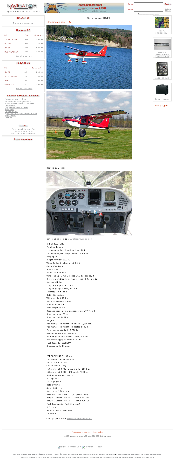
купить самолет (29, 457)
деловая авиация (88, 454)
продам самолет (122, 457)
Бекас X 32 (10, 85)
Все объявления (24, 56)
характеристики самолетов (74, 457)
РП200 (7, 44)
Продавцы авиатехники (16, 107)
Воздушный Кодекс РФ (23, 129)
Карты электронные (162, 32)
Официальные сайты (15, 99)
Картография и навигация (18, 101)
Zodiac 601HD (11, 39)
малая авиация (107, 454)
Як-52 (7, 72)
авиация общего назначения (43, 454)
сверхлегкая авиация (128, 454)
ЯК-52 (7, 80)
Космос (8, 118)
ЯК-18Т (8, 48)
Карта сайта (98, 432)
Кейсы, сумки (162, 99)
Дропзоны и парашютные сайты (21, 114)
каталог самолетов (151, 454)
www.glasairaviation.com (80, 239)
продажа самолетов (101, 457)
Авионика (9, 109)
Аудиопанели (162, 78)
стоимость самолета (143, 457)
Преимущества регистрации (148, 14)
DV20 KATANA (11, 52)
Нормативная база (23, 131)
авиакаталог (19, 454)
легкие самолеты (48, 457)
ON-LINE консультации (23, 133)
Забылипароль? (168, 9)
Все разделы (163, 106)
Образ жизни (11, 112)
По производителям (23, 23)
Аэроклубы (10, 116)
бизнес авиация (68, 454)
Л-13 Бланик (10, 76)
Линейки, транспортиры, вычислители (162, 54)
